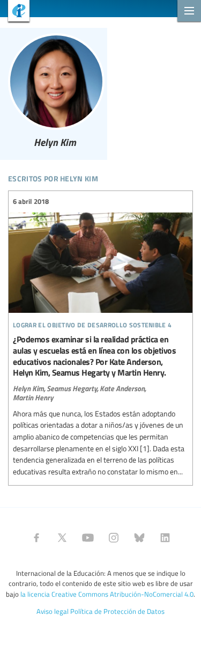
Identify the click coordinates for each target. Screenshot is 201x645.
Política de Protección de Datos (117, 611)
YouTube (87, 537)
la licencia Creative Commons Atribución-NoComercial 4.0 (106, 594)
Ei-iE (14, 12)
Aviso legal (52, 611)
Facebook (36, 537)
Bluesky (139, 537)
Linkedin (165, 537)
